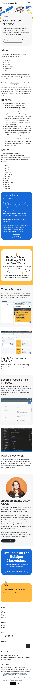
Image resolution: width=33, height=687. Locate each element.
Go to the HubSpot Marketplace (16, 571)
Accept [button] (13, 683)
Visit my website (8, 541)
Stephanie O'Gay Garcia (19, 512)
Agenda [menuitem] (3, 611)
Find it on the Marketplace (13, 41)
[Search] (28, 646)
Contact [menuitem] (3, 627)
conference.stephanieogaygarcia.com (13, 155)
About (6, 166)
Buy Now (16, 236)
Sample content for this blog (10, 655)
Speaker (7, 186)
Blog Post (7, 176)
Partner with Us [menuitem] (6, 617)
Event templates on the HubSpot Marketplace (15, 657)
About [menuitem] (3, 625)
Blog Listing (8, 174)
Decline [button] (20, 683)
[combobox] (13, 646)
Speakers (7, 189)
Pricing (6, 184)
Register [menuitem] (4, 615)
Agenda (6, 168)
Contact (7, 178)
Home (6, 180)
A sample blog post (7, 659)
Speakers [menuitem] (4, 613)
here (16, 595)
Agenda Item (8, 170)
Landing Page (8, 182)
